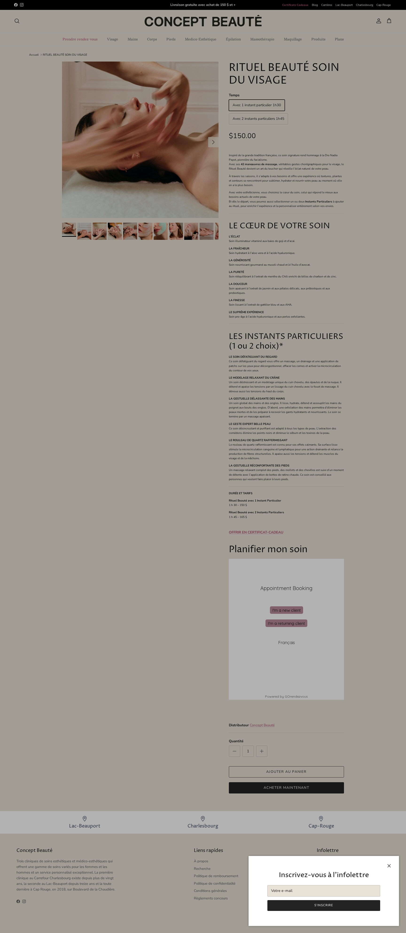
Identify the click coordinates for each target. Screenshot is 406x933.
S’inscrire (323, 905)
